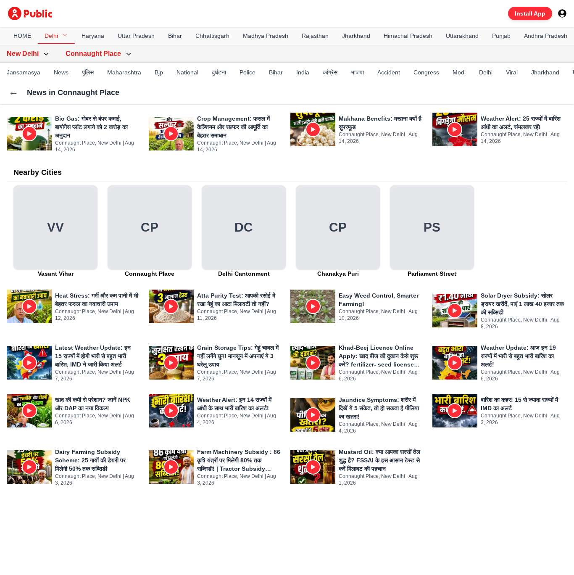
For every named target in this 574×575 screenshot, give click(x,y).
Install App (530, 13)
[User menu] (562, 13)
